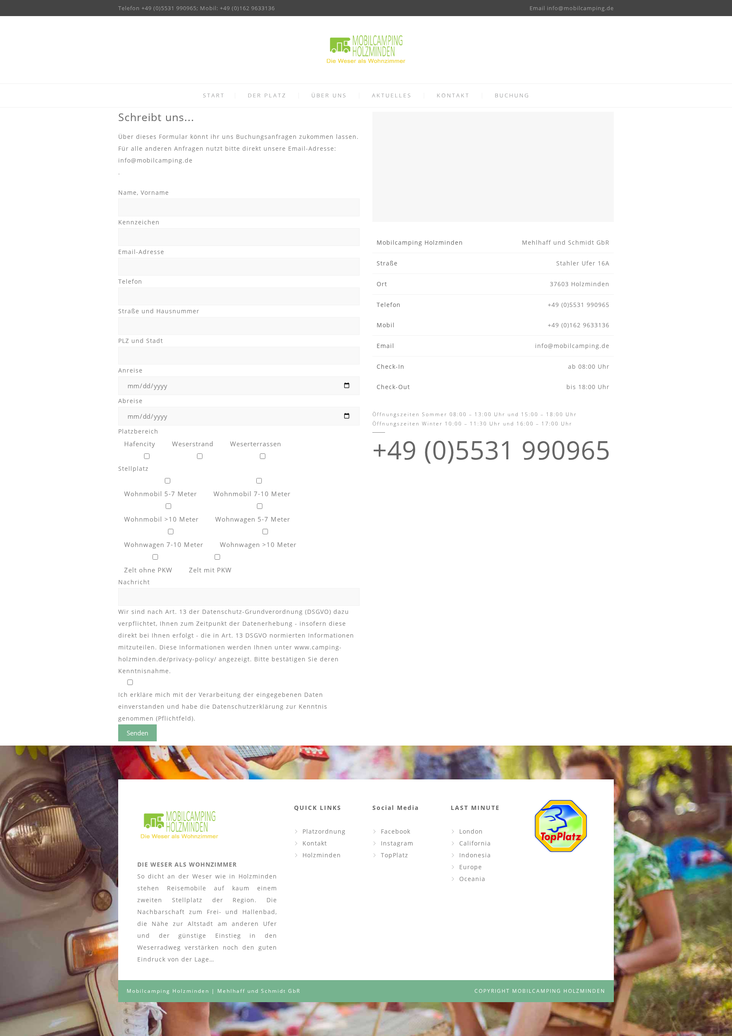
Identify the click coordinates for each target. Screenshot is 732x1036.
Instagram (397, 843)
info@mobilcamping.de (155, 160)
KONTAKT (453, 95)
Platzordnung (324, 831)
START (214, 95)
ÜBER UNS (329, 95)
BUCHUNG (512, 95)
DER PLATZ (267, 95)
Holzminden (321, 855)
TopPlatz (394, 855)
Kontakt (314, 843)
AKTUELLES (392, 95)
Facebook (395, 831)
